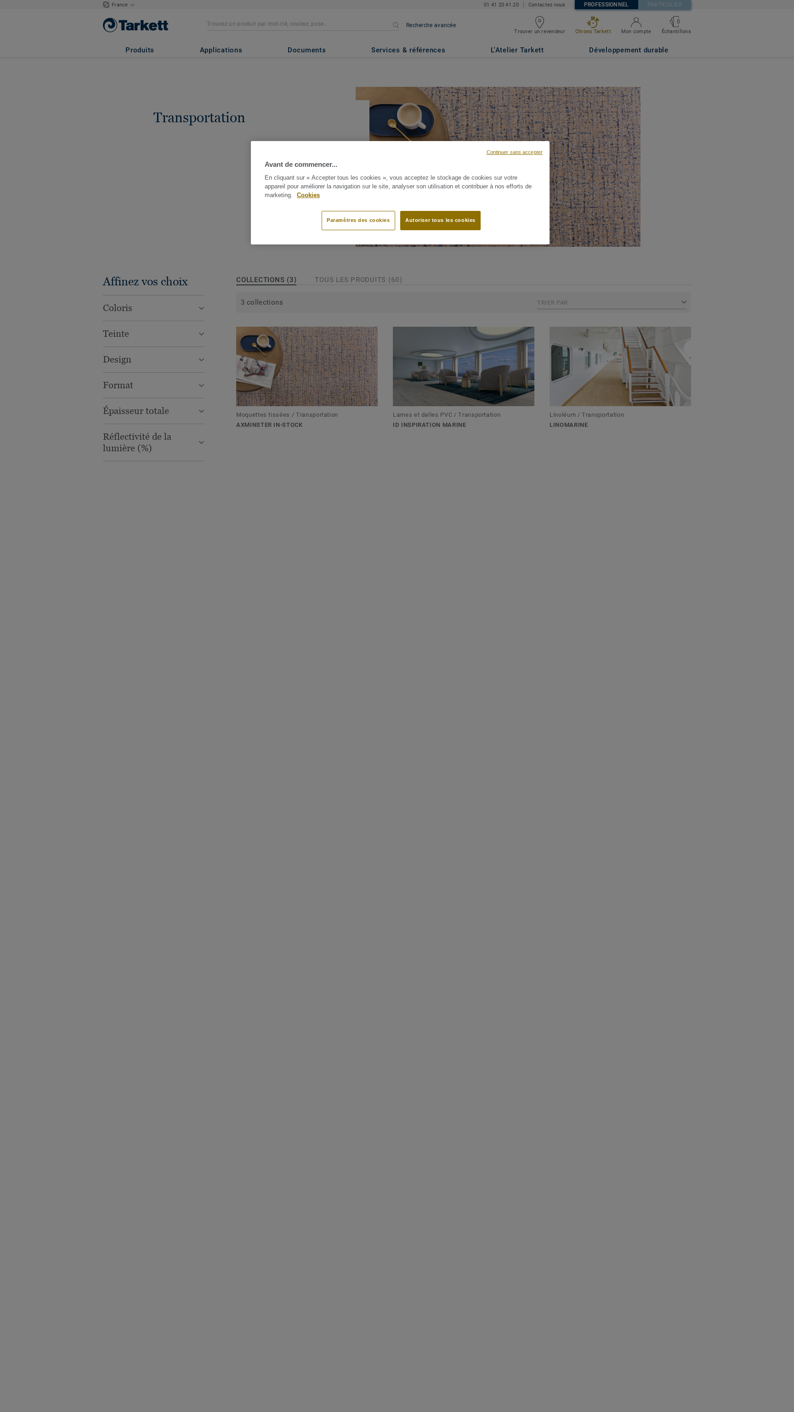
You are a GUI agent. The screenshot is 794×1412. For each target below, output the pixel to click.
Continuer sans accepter (515, 152)
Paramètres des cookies (358, 220)
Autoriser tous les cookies (440, 220)
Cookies (308, 195)
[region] (400, 193)
